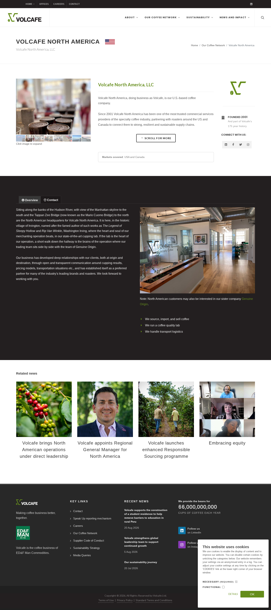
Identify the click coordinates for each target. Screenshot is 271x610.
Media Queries (82, 555)
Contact (74, 4)
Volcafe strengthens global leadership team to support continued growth (141, 542)
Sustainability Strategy (86, 547)
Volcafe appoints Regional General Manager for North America (105, 449)
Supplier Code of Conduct (88, 540)
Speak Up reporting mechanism (92, 518)
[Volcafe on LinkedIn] (251, 4)
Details (233, 594)
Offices (44, 4)
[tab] (30, 199)
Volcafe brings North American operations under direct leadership (44, 449)
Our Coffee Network (213, 45)
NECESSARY (218, 581)
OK (252, 594)
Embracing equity (227, 442)
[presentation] (12, 425)
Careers (58, 4)
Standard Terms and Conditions (154, 600)
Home (29, 4)
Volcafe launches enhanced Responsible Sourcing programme (166, 449)
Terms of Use (106, 600)
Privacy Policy (125, 600)
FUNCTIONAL (212, 587)
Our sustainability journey (140, 562)
